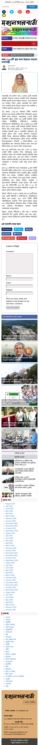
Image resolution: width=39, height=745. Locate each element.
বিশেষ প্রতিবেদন (11, 659)
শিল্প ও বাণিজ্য (10, 671)
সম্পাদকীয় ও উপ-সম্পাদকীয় (15, 676)
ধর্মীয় (7, 649)
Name (9, 276)
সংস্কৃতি (8, 679)
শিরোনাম (8, 669)
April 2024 (9, 573)
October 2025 (11, 528)
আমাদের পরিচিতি (30, 702)
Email (8, 283)
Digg (30, 229)
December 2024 (12, 553)
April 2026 (9, 514)
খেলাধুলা (8, 637)
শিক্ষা (18, 55)
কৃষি (7, 634)
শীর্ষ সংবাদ (24, 55)
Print (33, 238)
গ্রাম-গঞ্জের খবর (11, 639)
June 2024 (9, 568)
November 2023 (12, 585)
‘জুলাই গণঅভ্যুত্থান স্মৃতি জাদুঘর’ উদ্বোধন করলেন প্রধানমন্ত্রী (17, 424)
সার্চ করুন (32, 7)
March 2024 (10, 575)
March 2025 (10, 545)
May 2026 (9, 511)
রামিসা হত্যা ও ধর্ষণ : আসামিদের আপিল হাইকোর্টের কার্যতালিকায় (17, 380)
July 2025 (9, 536)
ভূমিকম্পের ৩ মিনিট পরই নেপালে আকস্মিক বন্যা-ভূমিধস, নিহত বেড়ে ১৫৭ (18, 337)
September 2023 (12, 590)
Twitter (19, 229)
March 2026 (10, 516)
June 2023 (9, 597)
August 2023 (10, 592)
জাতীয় (14, 55)
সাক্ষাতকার (9, 681)
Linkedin (7, 234)
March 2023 (10, 605)
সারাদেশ (30, 55)
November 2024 (12, 555)
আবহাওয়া (9, 632)
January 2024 (11, 580)
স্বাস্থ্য (7, 686)
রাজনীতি (8, 664)
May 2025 (9, 541)
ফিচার (7, 652)
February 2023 (11, 607)
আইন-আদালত (10, 625)
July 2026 (9, 506)
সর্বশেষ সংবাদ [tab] (19, 453)
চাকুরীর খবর (10, 642)
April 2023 (9, 602)
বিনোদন (8, 657)
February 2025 (11, 548)
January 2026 (11, 521)
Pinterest (22, 238)
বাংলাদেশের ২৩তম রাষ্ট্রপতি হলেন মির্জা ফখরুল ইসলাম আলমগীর (17, 359)
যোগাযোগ (9, 662)
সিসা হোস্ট (24, 743)
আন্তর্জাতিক (9, 630)
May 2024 (9, 570)
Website (9, 290)
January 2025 (11, 550)
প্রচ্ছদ (6, 55)
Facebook (7, 229)
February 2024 (11, 578)
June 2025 (9, 538)
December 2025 (12, 523)
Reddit (18, 234)
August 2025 (10, 533)
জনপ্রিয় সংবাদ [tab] (19, 457)
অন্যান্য (8, 617)
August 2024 (10, 563)
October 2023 (11, 587)
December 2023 (12, 583)
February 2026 (11, 518)
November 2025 (12, 526)
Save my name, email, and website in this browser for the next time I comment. (17, 301)
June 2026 (9, 509)
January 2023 (11, 610)
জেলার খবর (9, 647)
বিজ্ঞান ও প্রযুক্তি (11, 654)
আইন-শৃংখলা (10, 627)
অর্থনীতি (8, 622)
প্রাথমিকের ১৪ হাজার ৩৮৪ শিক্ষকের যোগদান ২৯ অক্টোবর (19, 445)
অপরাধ (8, 620)
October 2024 (11, 558)
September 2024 (12, 560)
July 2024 (9, 565)
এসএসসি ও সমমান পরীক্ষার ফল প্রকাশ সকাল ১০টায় (17, 402)
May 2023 (9, 600)
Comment (10, 251)
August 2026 (10, 504)
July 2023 (9, 595)
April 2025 (9, 543)
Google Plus (9, 238)
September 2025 (12, 531)
